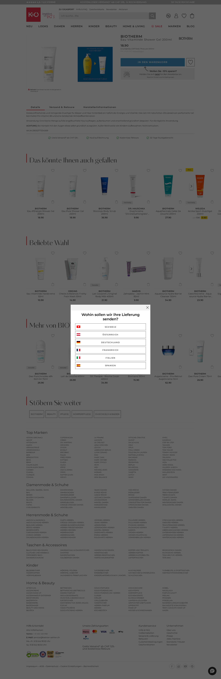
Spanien (110, 365)
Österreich (110, 334)
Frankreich (110, 350)
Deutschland (110, 342)
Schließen (147, 307)
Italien (110, 358)
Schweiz (110, 327)
